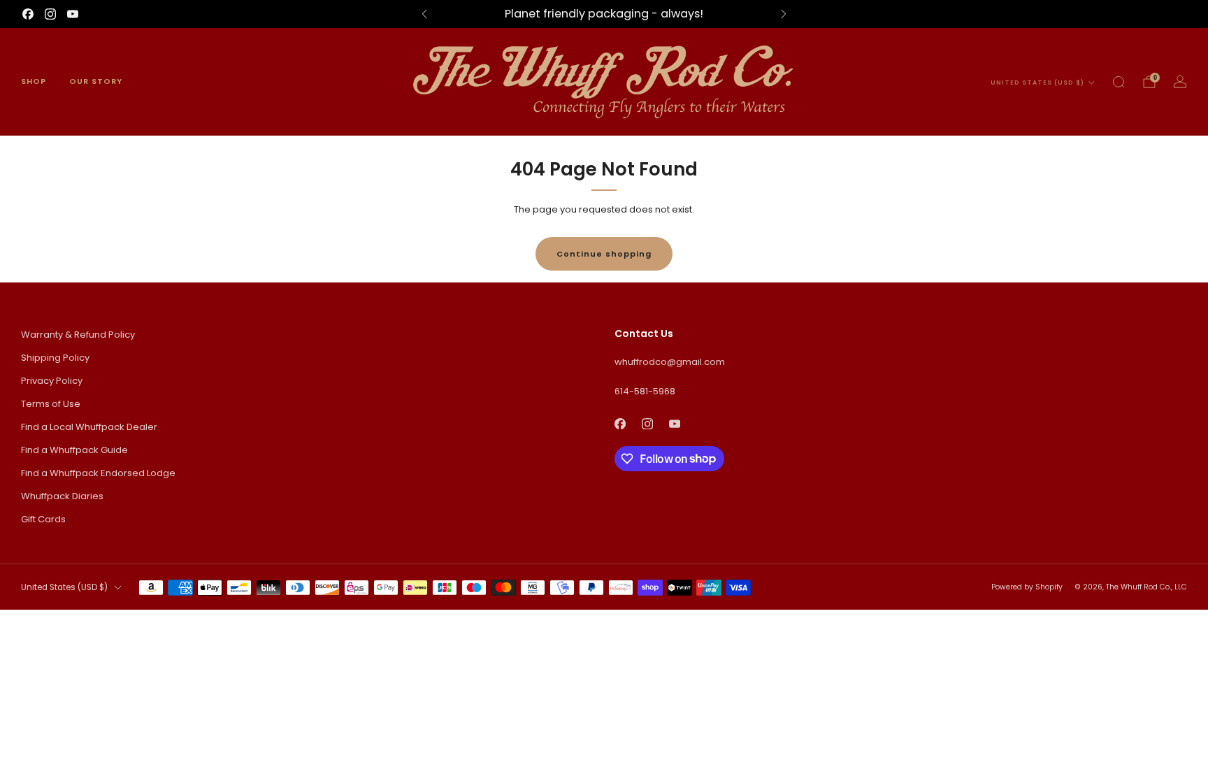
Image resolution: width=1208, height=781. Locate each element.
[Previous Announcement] (424, 14)
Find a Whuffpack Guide (74, 450)
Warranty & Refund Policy (78, 334)
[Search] (1119, 82)
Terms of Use (50, 403)
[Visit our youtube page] (73, 14)
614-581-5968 (644, 391)
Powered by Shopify (1027, 587)
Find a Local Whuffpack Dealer (89, 427)
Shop (33, 81)
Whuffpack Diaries (62, 496)
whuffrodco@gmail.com (669, 361)
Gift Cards (43, 519)
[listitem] (604, 14)
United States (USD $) (1037, 82)
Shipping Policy (55, 357)
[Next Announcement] (784, 14)
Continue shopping (604, 253)
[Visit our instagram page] (50, 14)
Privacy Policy (51, 380)
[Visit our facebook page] (28, 14)
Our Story (95, 81)
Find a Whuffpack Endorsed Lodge (98, 473)
